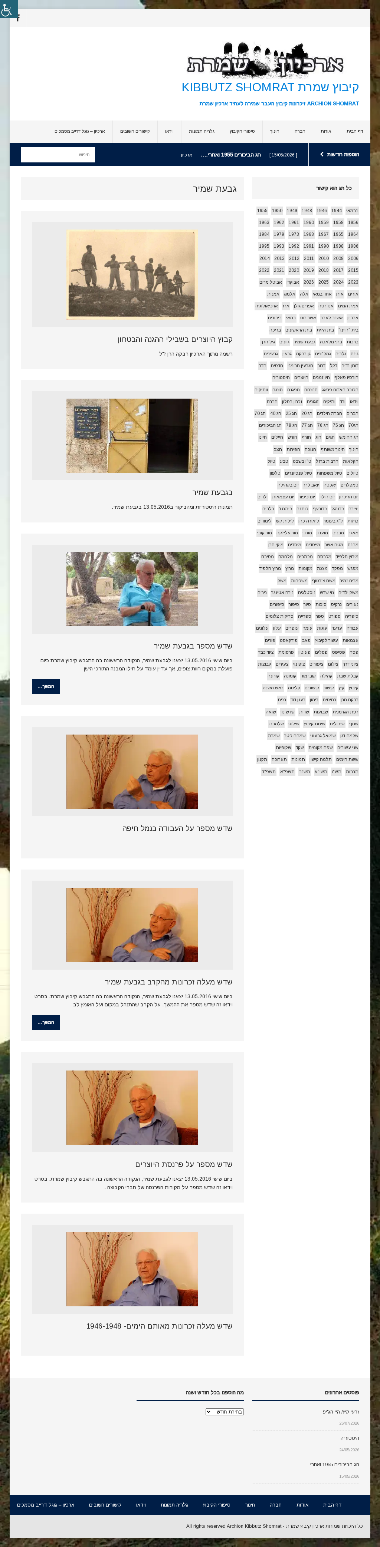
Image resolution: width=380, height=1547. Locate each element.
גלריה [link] (340, 353)
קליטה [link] (294, 687)
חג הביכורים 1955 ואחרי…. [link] (331, 1464)
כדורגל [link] (337, 508)
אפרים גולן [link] (304, 306)
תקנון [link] (262, 759)
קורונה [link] (273, 676)
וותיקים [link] (261, 389)
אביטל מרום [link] (270, 282)
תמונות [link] (298, 759)
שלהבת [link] (276, 723)
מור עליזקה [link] (287, 532)
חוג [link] (318, 437)
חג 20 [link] (306, 413)
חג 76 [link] (322, 425)
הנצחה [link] (311, 389)
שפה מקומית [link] (320, 747)
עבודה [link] (352, 628)
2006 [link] (353, 258)
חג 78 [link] (291, 425)
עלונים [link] (262, 628)
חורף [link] (306, 437)
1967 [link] (323, 234)
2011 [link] (309, 258)
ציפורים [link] (316, 664)
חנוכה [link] (310, 449)
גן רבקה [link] (303, 353)
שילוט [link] (293, 723)
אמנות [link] (273, 294)
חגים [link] (330, 437)
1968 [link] (309, 234)
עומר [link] (307, 628)
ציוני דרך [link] (350, 664)
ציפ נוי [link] (299, 664)
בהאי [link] (291, 317)
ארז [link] (285, 306)
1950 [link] (277, 210)
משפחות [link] (299, 580)
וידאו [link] (169, 131)
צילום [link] (333, 664)
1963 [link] (264, 222)
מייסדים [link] (313, 544)
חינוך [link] (274, 131)
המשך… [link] (45, 686)
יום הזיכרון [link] (348, 496)
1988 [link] (338, 246)
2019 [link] (309, 270)
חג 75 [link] (338, 425)
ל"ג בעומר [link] (333, 521)
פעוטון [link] (304, 652)
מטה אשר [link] (334, 544)
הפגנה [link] (293, 389)
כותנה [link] (302, 508)
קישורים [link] (312, 687)
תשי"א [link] (321, 771)
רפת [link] (282, 699)
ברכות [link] (352, 341)
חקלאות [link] (350, 461)
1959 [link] (323, 222)
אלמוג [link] (289, 294)
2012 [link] (294, 258)
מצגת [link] (322, 568)
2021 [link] (279, 270)
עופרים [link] (292, 628)
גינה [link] (354, 353)
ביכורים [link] (275, 317)
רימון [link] (314, 699)
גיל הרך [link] (268, 341)
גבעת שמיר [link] (304, 341)
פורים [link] (270, 640)
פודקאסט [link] (289, 640)
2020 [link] (294, 270)
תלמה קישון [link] (320, 759)
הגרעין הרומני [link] (300, 365)
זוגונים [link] (313, 401)
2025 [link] (323, 282)
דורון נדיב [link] (350, 365)
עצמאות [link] (350, 640)
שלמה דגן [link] (349, 735)
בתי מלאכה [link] (331, 341)
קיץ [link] (341, 687)
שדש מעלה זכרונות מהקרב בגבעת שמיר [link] (169, 982)
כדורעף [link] (320, 508)
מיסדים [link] (294, 544)
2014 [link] (264, 258)
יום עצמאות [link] (283, 496)
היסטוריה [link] (281, 377)
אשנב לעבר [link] (332, 317)
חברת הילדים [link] (329, 413)
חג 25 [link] (291, 413)
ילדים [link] (263, 496)
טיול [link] (271, 461)
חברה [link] (300, 131)
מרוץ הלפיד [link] (270, 568)
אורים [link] (353, 294)
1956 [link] (353, 222)
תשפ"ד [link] (269, 771)
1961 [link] (294, 222)
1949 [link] (292, 210)
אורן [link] (340, 294)
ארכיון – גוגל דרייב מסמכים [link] (80, 131)
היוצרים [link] (301, 377)
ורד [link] (342, 401)
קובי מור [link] (308, 676)
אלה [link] (304, 294)
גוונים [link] (284, 341)
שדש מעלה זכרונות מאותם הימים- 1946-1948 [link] (159, 1326)
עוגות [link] (322, 628)
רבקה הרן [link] (349, 699)
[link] (9, 9)
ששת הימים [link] (347, 759)
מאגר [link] (353, 532)
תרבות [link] (352, 771)
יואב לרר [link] (311, 485)
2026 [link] (309, 282)
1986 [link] (353, 246)
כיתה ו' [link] (285, 508)
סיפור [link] (294, 604)
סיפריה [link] (351, 616)
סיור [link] (307, 604)
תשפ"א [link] (287, 771)
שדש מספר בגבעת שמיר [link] (193, 646)
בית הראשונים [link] (298, 330)
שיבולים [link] (337, 723)
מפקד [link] (337, 568)
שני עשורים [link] (347, 747)
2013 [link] (279, 258)
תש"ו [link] (336, 771)
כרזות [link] (352, 521)
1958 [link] (338, 222)
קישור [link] (329, 687)
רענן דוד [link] (298, 699)
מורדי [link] (307, 532)
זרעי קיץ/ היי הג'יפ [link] (341, 1412)
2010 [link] (323, 258)
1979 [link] (279, 234)
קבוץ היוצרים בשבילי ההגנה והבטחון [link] (175, 339)
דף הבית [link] (355, 131)
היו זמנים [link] (321, 377)
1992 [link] (294, 246)
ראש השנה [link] (273, 687)
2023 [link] (353, 282)
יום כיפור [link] (307, 496)
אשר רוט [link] (308, 317)
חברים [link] (352, 413)
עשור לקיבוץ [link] (326, 640)
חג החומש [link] (348, 437)
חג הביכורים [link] (270, 425)
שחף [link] (353, 723)
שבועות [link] (321, 712)
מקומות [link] (305, 568)
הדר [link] (262, 365)
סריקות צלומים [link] (280, 616)
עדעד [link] (337, 628)
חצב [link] (278, 449)
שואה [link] (271, 712)
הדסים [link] (277, 365)
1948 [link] (307, 210)
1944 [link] (336, 210)
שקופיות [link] (283, 747)
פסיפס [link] (338, 652)
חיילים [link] (277, 437)
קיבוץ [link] (353, 687)
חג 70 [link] (260, 413)
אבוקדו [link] (292, 282)
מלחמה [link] (285, 556)
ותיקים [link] (329, 401)
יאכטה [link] (330, 485)
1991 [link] (309, 246)
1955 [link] (262, 210)
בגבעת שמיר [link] (212, 492)
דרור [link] (321, 365)
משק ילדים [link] (348, 592)
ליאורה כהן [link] (308, 521)
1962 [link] (279, 222)
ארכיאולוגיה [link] (266, 306)
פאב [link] (306, 640)
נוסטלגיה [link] (306, 592)
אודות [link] (326, 131)
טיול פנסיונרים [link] (298, 473)
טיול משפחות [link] (329, 473)
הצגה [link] (277, 389)
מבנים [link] (338, 532)
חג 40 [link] (275, 413)
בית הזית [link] (325, 330)
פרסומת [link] (286, 652)
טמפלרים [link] (349, 485)
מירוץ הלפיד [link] (347, 556)
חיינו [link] (263, 437)
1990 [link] (323, 246)
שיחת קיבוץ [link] (314, 723)
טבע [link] (284, 461)
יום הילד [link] (327, 496)
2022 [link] (264, 270)
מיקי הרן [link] (276, 544)
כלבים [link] (268, 508)
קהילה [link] (326, 676)
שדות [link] (304, 712)
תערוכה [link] (279, 759)
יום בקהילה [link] (288, 485)
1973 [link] (294, 234)
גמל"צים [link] (323, 353)
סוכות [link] (321, 604)
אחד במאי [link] (322, 294)
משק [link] (282, 580)
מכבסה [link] (324, 556)
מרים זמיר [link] (349, 580)
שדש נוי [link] (288, 712)
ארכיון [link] (352, 317)
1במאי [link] (352, 210)
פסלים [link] (321, 652)
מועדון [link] (322, 532)
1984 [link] (264, 234)
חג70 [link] (353, 425)
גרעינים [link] (271, 353)
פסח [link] (354, 652)
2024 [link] (338, 282)
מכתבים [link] (305, 556)
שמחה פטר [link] (295, 735)
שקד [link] (300, 747)
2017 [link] (338, 270)
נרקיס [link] (336, 604)
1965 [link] (338, 234)
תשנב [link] (304, 771)
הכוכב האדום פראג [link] (340, 389)
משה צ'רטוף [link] (323, 580)
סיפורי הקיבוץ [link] (242, 131)
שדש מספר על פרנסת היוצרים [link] (184, 1164)
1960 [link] (309, 222)
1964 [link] (353, 234)
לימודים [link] (265, 521)
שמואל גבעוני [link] (323, 735)
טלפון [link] (275, 473)
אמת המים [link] (348, 306)
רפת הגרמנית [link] (345, 712)
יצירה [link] (353, 508)
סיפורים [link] (277, 604)
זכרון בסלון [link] (292, 401)
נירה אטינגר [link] (282, 592)
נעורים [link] (352, 604)
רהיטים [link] (329, 699)
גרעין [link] (287, 353)
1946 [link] (322, 210)
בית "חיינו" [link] (348, 330)
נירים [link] (262, 592)
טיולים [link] (352, 473)
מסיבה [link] (267, 556)
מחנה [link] (353, 544)
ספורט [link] (334, 616)
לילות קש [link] (285, 521)
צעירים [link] (282, 664)
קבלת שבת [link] (347, 676)
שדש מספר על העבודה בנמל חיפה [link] (177, 828)
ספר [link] (320, 616)
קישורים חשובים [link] (135, 131)
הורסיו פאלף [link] (346, 377)
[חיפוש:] (58, 154)
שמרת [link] (274, 735)
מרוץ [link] (289, 568)
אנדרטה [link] (326, 306)
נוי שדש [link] (327, 592)
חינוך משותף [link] (333, 449)
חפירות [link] (293, 449)
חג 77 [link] (307, 425)
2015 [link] (353, 270)
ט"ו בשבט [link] (302, 461)
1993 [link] (279, 246)
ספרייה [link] (304, 616)
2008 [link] (338, 258)
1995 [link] (264, 246)
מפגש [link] (352, 568)
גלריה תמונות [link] (201, 131)
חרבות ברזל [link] (327, 461)
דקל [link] (333, 365)
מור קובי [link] (264, 532)
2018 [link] (323, 270)
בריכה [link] (275, 330)
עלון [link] (277, 628)
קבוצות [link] (264, 664)
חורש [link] (292, 437)
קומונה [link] (290, 676)
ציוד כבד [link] (266, 652)
